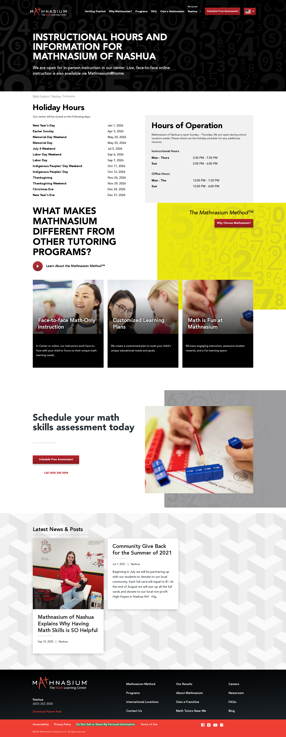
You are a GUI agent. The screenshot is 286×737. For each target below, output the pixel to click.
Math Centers (41, 96)
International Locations (142, 702)
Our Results (184, 684)
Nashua (56, 96)
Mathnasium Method (140, 684)
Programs (141, 11)
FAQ (154, 11)
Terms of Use (149, 724)
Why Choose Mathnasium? (234, 223)
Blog (232, 711)
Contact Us (134, 711)
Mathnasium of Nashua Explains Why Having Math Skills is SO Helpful (68, 624)
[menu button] (250, 11)
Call (56, 473)
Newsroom (236, 693)
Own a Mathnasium (172, 11)
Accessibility (41, 724)
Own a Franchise (187, 702)
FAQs (232, 702)
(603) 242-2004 (43, 703)
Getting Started (95, 11)
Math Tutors (191, 711)
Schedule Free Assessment (222, 11)
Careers (234, 684)
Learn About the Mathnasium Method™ (75, 266)
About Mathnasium (189, 693)
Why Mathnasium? (120, 11)
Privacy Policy (62, 724)
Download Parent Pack (47, 712)
